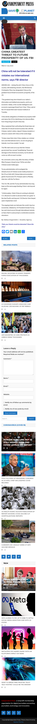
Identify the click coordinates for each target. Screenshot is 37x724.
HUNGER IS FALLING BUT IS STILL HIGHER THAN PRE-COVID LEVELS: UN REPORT (17, 442)
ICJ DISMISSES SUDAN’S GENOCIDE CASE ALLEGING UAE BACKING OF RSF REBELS (16, 305)
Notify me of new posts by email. (17, 409)
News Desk (6, 61)
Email (5, 386)
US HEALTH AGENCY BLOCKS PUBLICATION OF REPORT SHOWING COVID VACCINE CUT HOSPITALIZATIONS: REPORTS (18, 514)
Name (6, 378)
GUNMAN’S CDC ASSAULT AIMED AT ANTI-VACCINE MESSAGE (16, 546)
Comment (7, 359)
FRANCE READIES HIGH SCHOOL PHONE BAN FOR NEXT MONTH (17, 582)
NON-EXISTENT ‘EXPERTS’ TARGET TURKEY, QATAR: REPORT (32, 238)
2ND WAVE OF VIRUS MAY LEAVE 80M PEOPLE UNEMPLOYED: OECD (7, 238)
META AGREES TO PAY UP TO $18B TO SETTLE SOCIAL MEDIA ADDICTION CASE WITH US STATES (17, 620)
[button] (4, 21)
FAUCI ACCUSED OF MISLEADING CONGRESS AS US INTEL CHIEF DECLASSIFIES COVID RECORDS (17, 480)
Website (6, 394)
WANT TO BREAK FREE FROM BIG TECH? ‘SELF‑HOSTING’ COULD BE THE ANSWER (15, 683)
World (14, 61)
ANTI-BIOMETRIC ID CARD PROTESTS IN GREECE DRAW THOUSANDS (15, 336)
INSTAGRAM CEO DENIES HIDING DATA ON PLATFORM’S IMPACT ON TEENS (16, 652)
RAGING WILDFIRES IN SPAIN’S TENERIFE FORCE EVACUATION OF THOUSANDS (15, 274)
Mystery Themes (18, 722)
